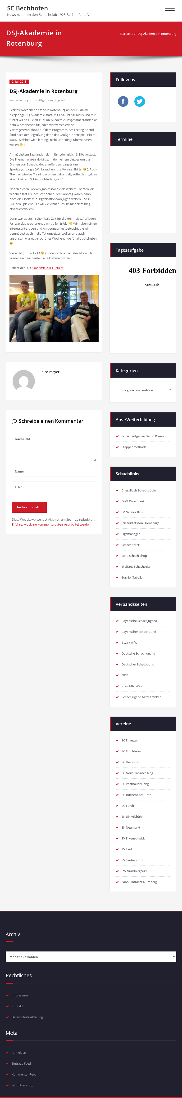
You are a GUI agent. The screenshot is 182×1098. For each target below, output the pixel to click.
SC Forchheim (131, 751)
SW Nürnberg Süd (134, 871)
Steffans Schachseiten (137, 566)
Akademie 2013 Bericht (48, 268)
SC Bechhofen (27, 8)
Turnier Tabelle (132, 577)
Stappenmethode (134, 447)
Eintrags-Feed (21, 1063)
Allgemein (45, 100)
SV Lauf (127, 849)
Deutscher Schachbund (138, 664)
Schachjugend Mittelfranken (141, 697)
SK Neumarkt (131, 827)
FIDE (125, 675)
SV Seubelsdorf (132, 860)
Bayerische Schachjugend (139, 621)
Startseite (126, 33)
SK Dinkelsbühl (132, 816)
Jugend (60, 100)
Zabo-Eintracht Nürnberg (139, 882)
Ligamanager (131, 534)
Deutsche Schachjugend (138, 653)
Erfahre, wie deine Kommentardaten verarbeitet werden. (51, 524)
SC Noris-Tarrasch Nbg (137, 773)
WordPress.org (22, 1085)
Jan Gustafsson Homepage (140, 523)
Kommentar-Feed (24, 1074)
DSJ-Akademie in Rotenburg (156, 33)
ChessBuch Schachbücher (140, 490)
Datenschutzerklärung (27, 1017)
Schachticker (130, 545)
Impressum (20, 995)
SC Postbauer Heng (135, 784)
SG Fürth (128, 805)
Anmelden (19, 1052)
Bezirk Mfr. (129, 642)
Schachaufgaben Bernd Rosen (143, 436)
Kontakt (17, 1006)
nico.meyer (24, 100)
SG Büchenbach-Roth (136, 795)
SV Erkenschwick (133, 838)
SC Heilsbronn (131, 762)
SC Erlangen (130, 740)
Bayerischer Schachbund (139, 631)
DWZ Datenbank (133, 501)
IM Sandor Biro (132, 512)
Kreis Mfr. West (132, 686)
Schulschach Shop (134, 555)
